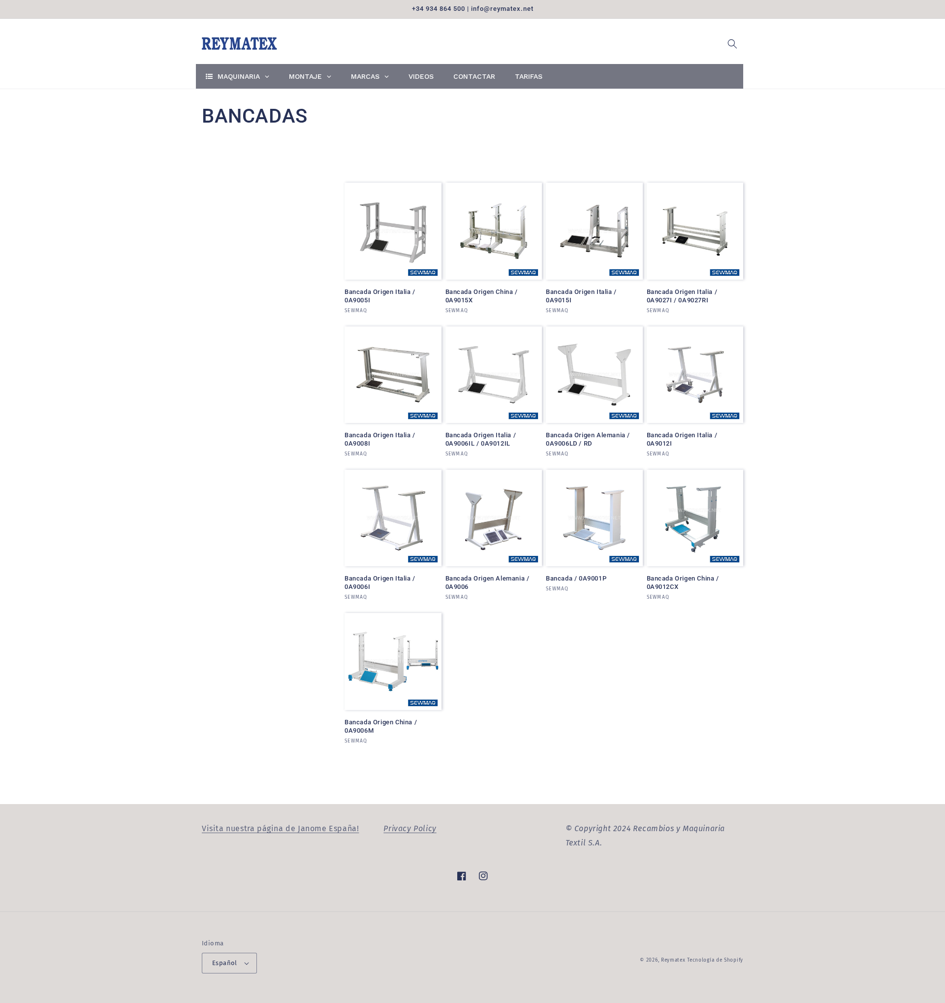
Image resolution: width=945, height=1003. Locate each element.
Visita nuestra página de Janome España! (280, 828)
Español (224, 963)
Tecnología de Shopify (715, 960)
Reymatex (673, 960)
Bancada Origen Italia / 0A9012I (682, 439)
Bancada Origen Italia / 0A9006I (380, 582)
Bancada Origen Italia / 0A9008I (380, 439)
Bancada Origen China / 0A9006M (381, 726)
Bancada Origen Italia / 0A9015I (581, 296)
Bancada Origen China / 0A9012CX (683, 582)
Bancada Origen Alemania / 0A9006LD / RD (588, 439)
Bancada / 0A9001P (576, 578)
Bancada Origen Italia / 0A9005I (380, 296)
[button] (732, 44)
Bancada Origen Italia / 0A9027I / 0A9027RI (682, 296)
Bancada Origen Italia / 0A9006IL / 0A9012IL (480, 439)
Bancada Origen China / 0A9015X (481, 296)
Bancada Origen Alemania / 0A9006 (487, 582)
